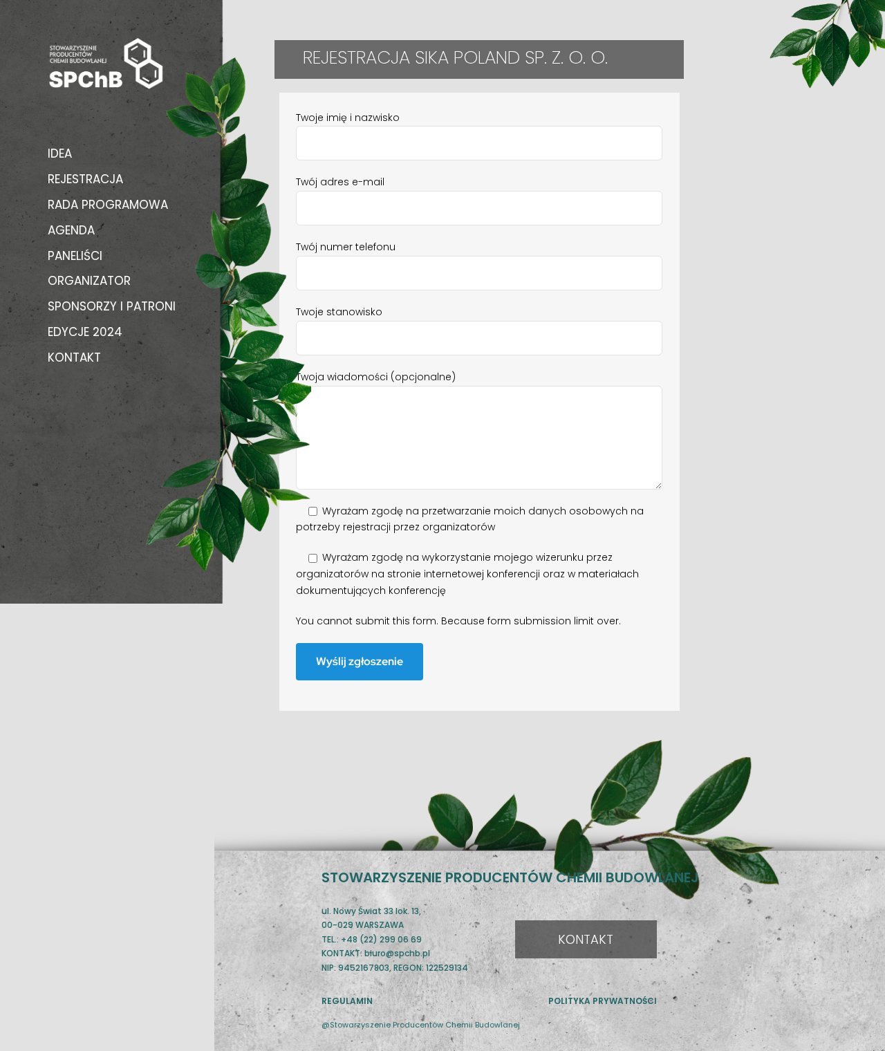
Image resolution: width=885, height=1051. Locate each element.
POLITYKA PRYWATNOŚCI (602, 1001)
